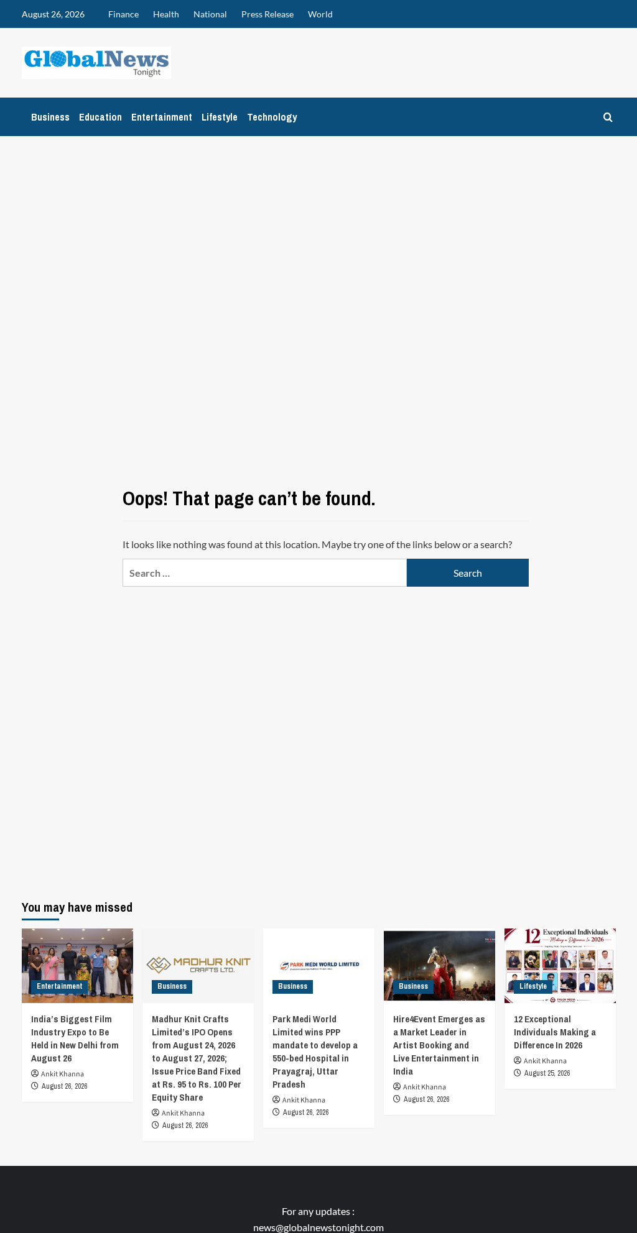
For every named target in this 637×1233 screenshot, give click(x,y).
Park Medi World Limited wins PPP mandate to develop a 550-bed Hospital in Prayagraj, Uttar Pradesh (315, 1051)
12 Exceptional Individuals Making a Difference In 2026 (555, 1032)
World (320, 14)
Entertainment (161, 117)
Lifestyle (220, 117)
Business (50, 117)
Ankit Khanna (62, 1074)
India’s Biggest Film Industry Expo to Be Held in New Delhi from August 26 (75, 1038)
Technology (272, 117)
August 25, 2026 (547, 1073)
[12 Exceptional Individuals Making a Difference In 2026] (560, 965)
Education (100, 117)
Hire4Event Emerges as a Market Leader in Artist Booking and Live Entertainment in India (439, 1045)
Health (166, 14)
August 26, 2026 (64, 1086)
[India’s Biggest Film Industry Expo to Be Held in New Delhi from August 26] (77, 965)
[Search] (608, 117)
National (210, 14)
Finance (123, 14)
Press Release (267, 14)
